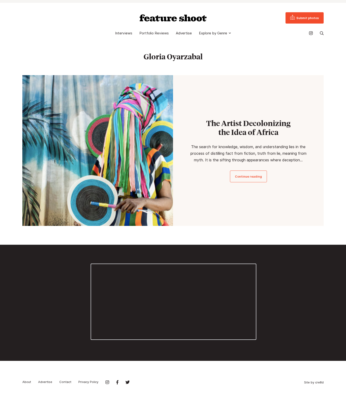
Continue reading (248, 176)
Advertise (184, 33)
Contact (65, 382)
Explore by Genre (213, 33)
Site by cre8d (314, 382)
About (26, 382)
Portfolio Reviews (154, 33)
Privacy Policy (88, 382)
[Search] (322, 33)
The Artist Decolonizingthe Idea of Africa (248, 127)
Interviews (123, 33)
